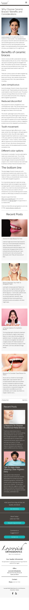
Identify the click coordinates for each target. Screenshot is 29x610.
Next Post (24, 400)
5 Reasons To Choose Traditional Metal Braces (14, 426)
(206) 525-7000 (12, 200)
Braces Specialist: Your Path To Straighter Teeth (12, 283)
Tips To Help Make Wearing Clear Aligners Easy (14, 469)
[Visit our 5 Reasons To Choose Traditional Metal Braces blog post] (14, 423)
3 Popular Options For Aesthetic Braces (12, 328)
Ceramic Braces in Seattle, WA (13, 208)
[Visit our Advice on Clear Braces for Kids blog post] (14, 228)
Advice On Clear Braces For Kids (12, 238)
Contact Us (14, 537)
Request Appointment (14, 523)
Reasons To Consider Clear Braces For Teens (14, 374)
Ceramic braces (5, 37)
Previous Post (5, 400)
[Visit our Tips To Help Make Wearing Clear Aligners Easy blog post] (14, 465)
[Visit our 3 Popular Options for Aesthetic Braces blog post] (14, 317)
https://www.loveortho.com (8, 199)
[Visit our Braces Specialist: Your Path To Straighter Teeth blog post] (14, 272)
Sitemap (17, 589)
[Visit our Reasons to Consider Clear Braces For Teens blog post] (14, 362)
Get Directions (14, 509)
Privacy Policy (12, 589)
